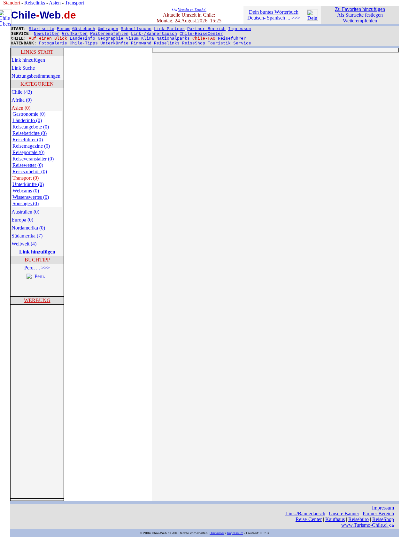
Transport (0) (25, 178)
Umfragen (108, 29)
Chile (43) (22, 92)
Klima (147, 38)
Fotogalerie (53, 43)
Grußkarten (75, 33)
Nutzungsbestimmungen (36, 76)
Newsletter (46, 33)
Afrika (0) (22, 100)
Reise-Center (309, 519)
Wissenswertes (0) (30, 197)
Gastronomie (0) (28, 114)
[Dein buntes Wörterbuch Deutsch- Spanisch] (312, 19)
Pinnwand (141, 43)
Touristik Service (229, 43)
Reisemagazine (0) (31, 146)
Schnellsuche (136, 29)
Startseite (41, 29)
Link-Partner (169, 29)
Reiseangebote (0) (30, 126)
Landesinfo (82, 38)
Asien (55, 2)
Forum (63, 29)
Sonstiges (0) (25, 203)
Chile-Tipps (84, 43)
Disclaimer (217, 533)
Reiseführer (232, 38)
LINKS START (37, 52)
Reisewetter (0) (27, 165)
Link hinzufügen (28, 60)
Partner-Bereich (206, 29)
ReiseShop (193, 43)
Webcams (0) (25, 190)
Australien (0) (25, 211)
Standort (11, 2)
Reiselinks (167, 43)
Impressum (239, 29)
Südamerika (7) (27, 235)
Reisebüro (358, 519)
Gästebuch (83, 29)
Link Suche (23, 68)
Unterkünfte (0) (28, 184)
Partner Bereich (378, 513)
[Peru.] (37, 293)
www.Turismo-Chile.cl (365, 525)
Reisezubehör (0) (29, 171)
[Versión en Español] (174, 9)
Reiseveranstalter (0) (33, 158)
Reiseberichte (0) (29, 133)
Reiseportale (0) (28, 152)
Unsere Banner (344, 513)
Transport (74, 2)
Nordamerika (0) (28, 227)
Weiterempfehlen (109, 33)
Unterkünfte (114, 43)
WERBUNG (37, 300)
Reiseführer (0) (27, 139)
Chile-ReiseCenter (201, 33)
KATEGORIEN (37, 84)
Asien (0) (21, 108)
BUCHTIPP (37, 259)
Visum (132, 38)
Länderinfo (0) (27, 120)
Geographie (110, 38)
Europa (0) (22, 219)
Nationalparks (173, 38)
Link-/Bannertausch (154, 33)
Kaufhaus (335, 519)
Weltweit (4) (24, 243)
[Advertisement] (37, 401)
